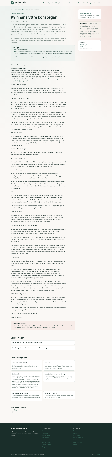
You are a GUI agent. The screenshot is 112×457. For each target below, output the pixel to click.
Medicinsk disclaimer (78, 440)
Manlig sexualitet (80, 3)
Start (12, 9)
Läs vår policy (87, 36)
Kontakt (75, 444)
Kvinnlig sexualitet (91, 3)
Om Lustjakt (76, 435)
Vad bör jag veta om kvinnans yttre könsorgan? (27, 342)
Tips (44, 3)
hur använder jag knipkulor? (19, 81)
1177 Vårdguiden (15, 410)
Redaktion (76, 433)
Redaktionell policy (78, 437)
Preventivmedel (70, 3)
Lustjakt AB (98, 454)
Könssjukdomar (59, 3)
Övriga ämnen (46, 447)
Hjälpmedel (50, 3)
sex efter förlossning (51, 79)
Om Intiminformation (78, 430)
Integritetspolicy (77, 442)
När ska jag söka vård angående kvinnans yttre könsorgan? (30, 348)
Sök (99, 3)
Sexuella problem (46, 444)
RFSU (12, 412)
